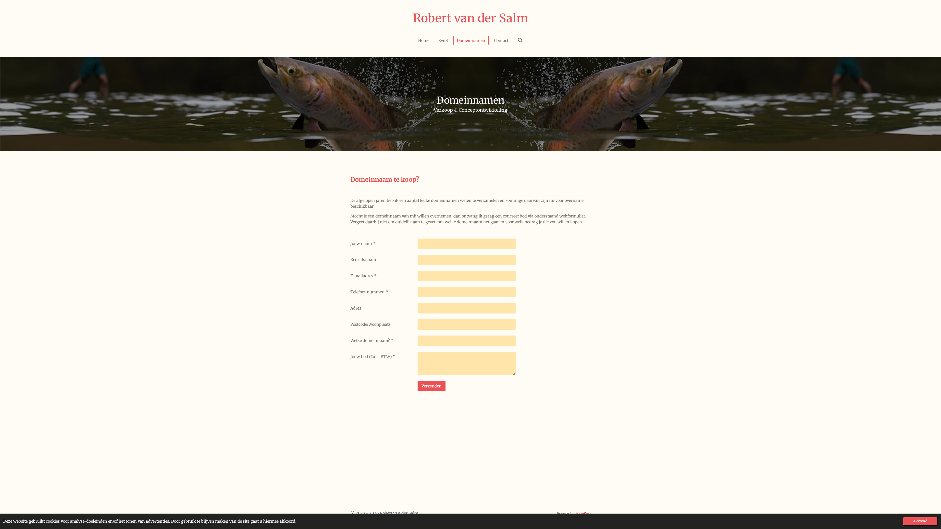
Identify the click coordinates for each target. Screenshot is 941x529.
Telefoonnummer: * (369, 291)
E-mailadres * (363, 275)
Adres (355, 308)
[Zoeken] (520, 40)
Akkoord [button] (920, 521)
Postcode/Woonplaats (370, 324)
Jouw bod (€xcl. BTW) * (372, 356)
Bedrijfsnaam (363, 259)
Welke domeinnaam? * (371, 340)
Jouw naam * (362, 243)
